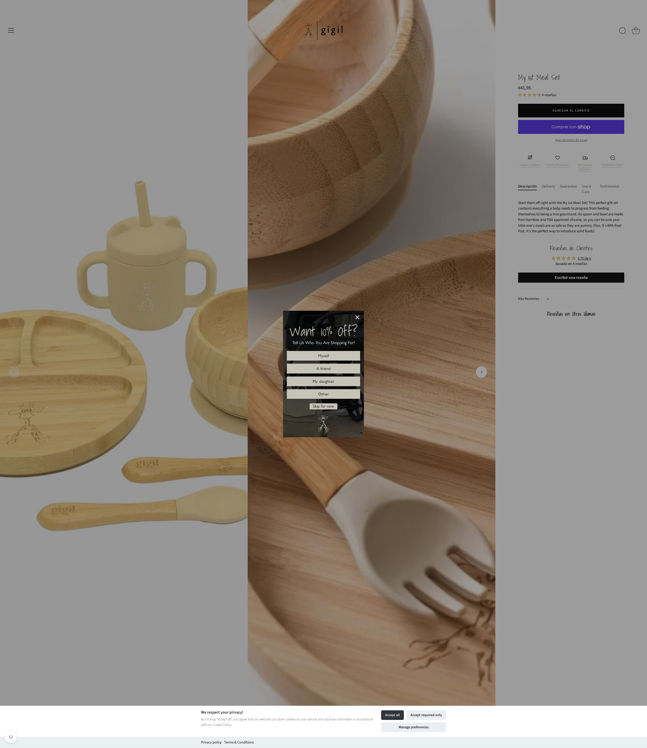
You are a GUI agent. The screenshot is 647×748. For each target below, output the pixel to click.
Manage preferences (414, 727)
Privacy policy (211, 742)
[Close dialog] (357, 317)
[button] (323, 356)
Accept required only (426, 715)
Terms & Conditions (239, 742)
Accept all (392, 715)
